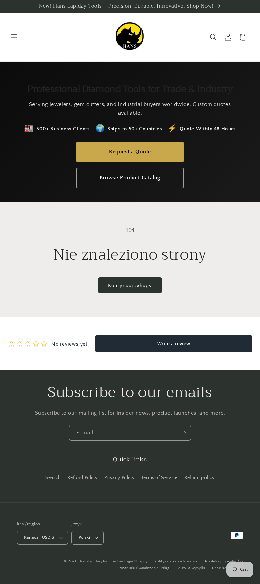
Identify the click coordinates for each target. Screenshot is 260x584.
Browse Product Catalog (130, 178)
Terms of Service (159, 477)
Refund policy (199, 477)
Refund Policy (82, 477)
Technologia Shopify (129, 561)
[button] (14, 37)
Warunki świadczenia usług (145, 568)
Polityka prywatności (224, 561)
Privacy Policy (119, 477)
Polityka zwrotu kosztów (176, 561)
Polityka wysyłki (190, 568)
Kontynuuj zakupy (130, 285)
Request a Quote (130, 152)
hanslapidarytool (95, 561)
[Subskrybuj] (183, 433)
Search (53, 477)
